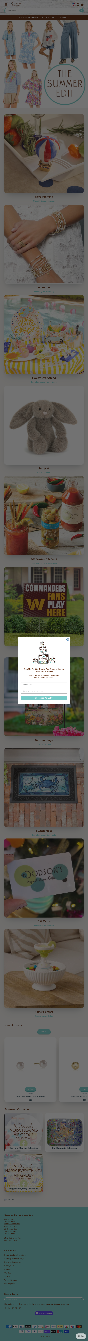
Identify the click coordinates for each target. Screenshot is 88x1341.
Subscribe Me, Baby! (44, 698)
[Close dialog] (68, 639)
